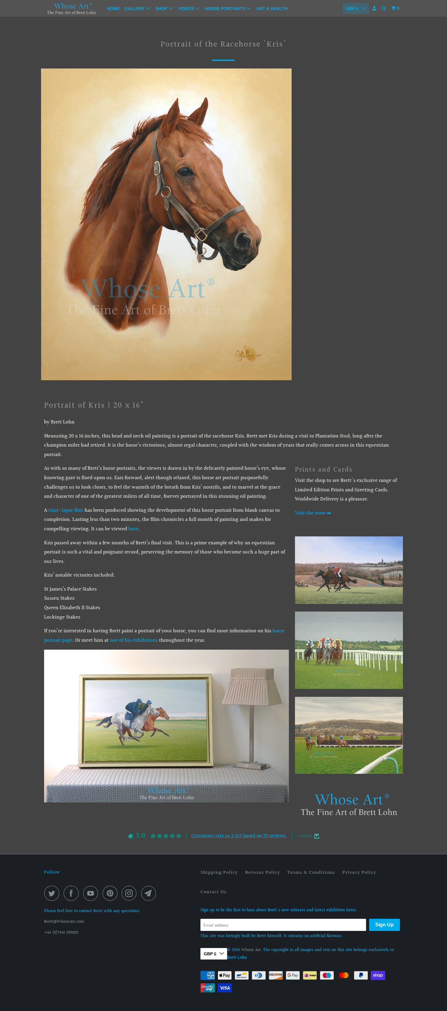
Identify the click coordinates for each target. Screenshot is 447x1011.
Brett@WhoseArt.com (64, 921)
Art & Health (272, 8)
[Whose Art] (71, 8)
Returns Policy (262, 872)
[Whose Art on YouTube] (92, 893)
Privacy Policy (359, 872)
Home (113, 8)
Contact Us (213, 892)
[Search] (384, 8)
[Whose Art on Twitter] (53, 893)
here (133, 529)
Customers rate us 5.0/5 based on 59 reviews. (239, 836)
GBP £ (352, 8)
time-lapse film (65, 510)
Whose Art (251, 950)
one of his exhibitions (134, 640)
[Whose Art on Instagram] (131, 893)
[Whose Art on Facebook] (73, 893)
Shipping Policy (219, 872)
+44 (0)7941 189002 (61, 932)
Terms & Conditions (311, 872)
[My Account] (375, 8)
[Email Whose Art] (150, 893)
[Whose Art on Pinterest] (111, 893)
